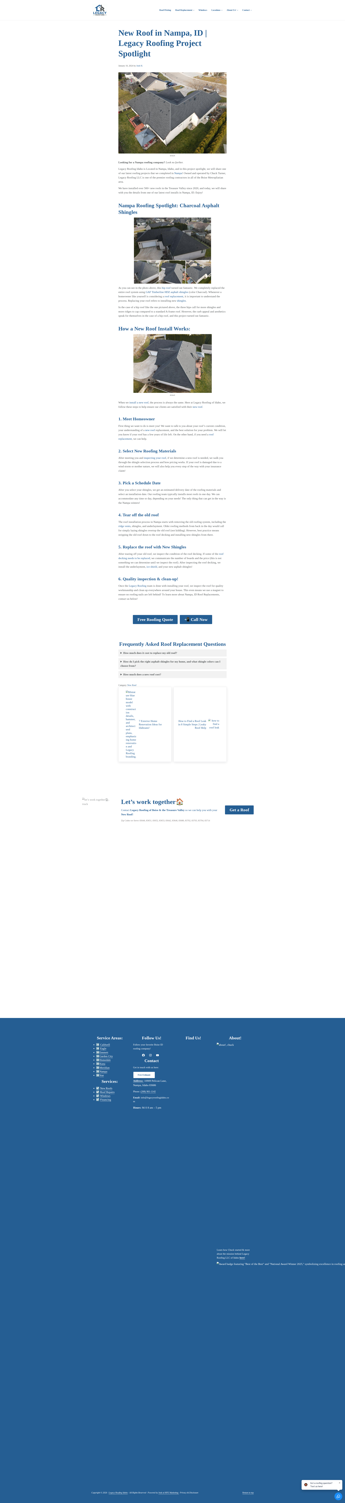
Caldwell (105, 1044)
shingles (181, 300)
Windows (105, 1095)
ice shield (152, 566)
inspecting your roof (155, 457)
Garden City (106, 1056)
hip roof (166, 287)
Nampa (178, 173)
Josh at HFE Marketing (168, 1492)
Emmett (103, 1052)
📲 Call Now (196, 619)
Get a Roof (239, 809)
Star (101, 1075)
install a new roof (139, 402)
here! (242, 1257)
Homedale (105, 1059)
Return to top (248, 1492)
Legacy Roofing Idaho (118, 1492)
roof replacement (174, 296)
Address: (138, 1080)
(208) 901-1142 (148, 1091)
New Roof (131, 685)
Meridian (104, 1067)
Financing (105, 1099)
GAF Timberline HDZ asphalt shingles (167, 292)
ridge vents (124, 526)
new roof (197, 406)
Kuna (102, 1063)
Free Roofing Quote (155, 619)
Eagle (103, 1048)
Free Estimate (144, 1075)
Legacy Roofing (137, 585)
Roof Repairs (107, 1092)
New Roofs (106, 1088)
